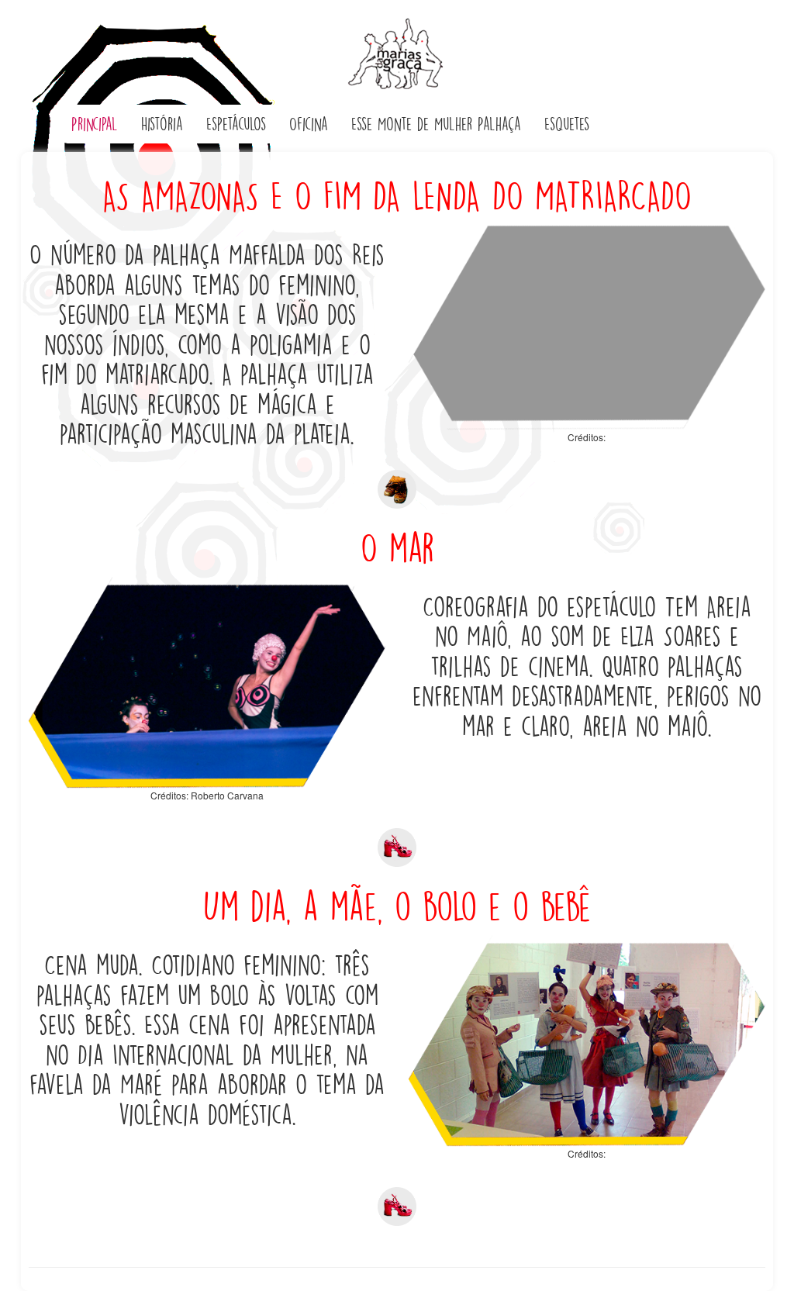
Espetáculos (236, 124)
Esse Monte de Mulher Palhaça (436, 124)
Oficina (308, 124)
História (162, 124)
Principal (94, 124)
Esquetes (566, 124)
